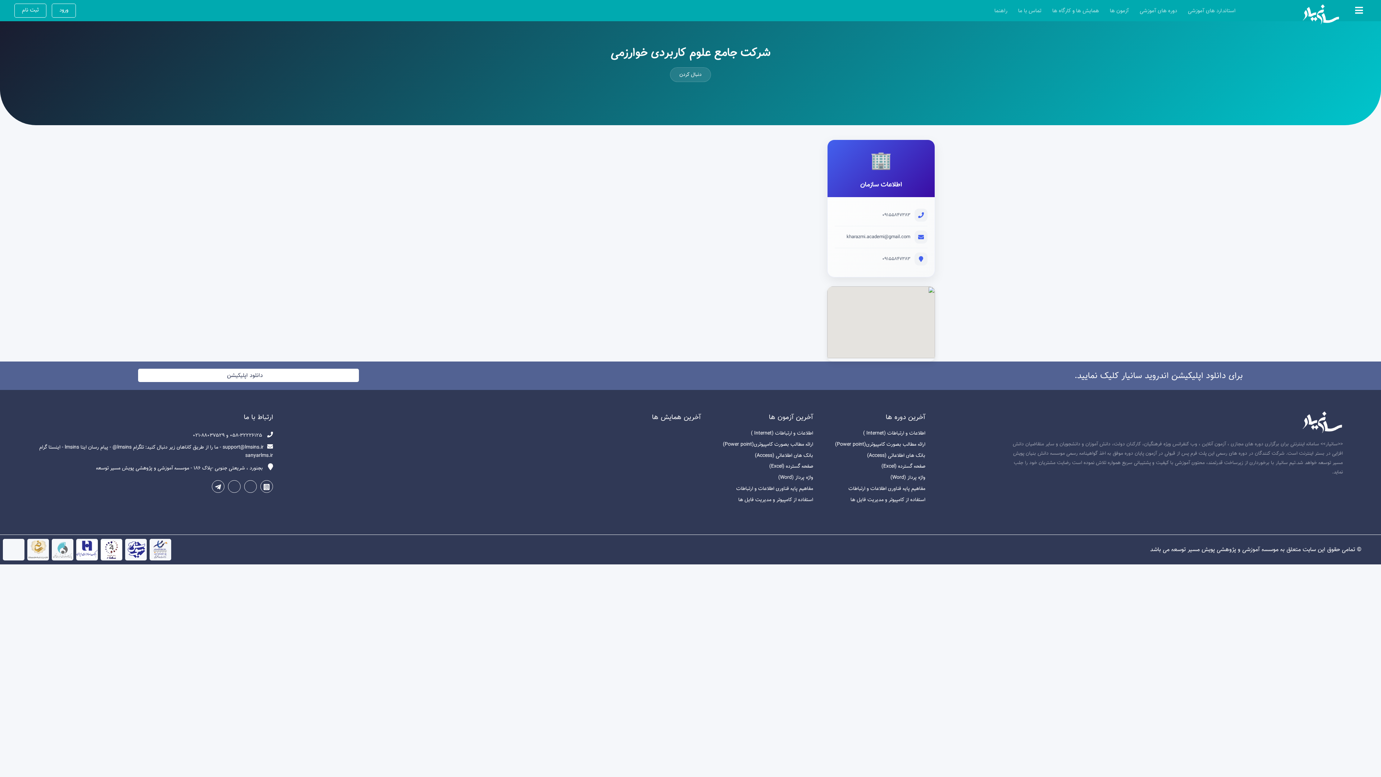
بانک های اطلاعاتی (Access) (896, 455)
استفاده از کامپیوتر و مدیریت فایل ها (888, 500)
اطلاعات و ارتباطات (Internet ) (894, 433)
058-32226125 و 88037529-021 (228, 435)
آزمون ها (1119, 10)
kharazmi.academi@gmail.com (878, 237)
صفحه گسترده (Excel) (903, 466)
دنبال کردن (690, 75)
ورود (63, 10)
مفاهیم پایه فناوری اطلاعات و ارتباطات (886, 489)
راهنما (1000, 10)
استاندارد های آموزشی (1212, 10)
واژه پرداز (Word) (907, 477)
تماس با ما (1030, 10)
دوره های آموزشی (1158, 10)
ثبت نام (30, 10)
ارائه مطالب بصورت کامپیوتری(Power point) (880, 444)
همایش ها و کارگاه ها (1075, 10)
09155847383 (896, 215)
